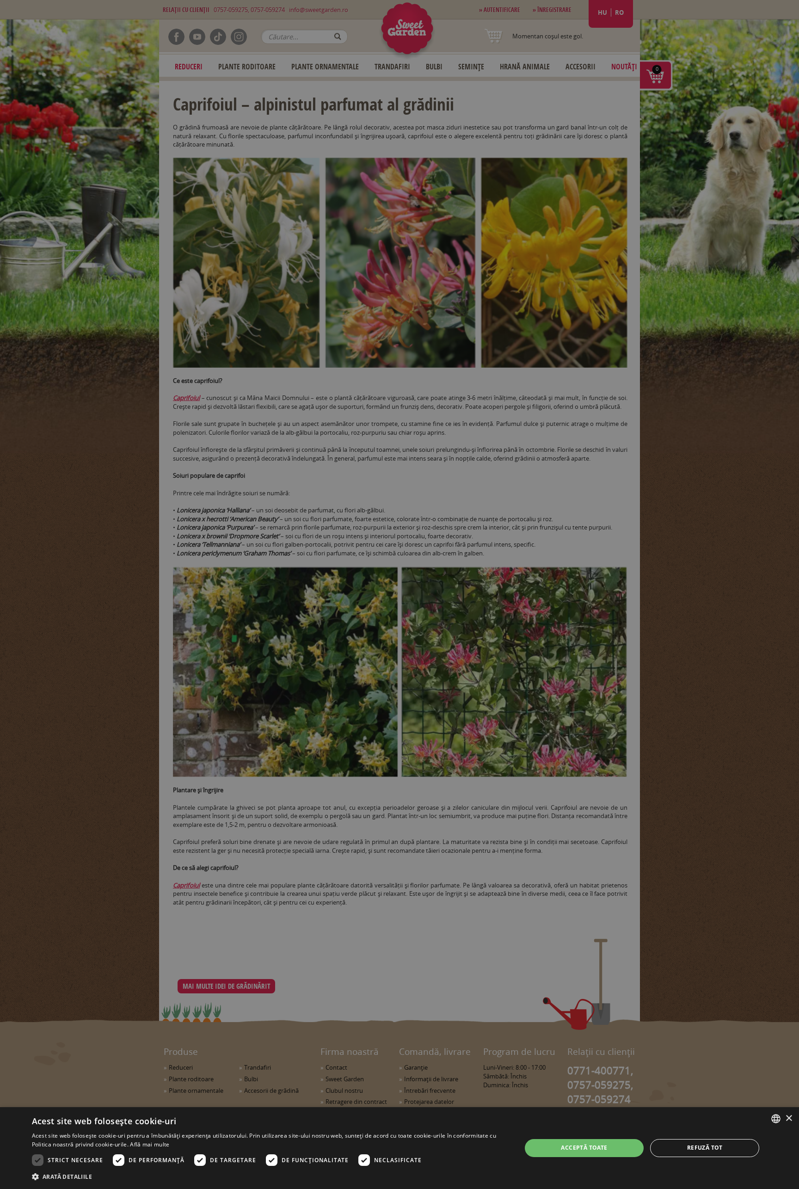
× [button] (788, 1118)
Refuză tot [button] (705, 1148)
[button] (269, 1176)
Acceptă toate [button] (584, 1148)
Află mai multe (149, 1144)
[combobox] (776, 1118)
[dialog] (399, 1148)
